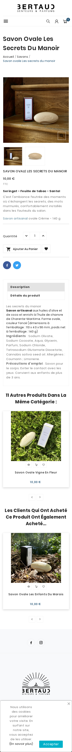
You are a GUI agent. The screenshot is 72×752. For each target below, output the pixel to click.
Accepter (51, 744)
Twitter (17, 265)
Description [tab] (20, 287)
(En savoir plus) (21, 744)
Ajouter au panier (22, 249)
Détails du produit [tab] (25, 296)
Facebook (7, 265)
